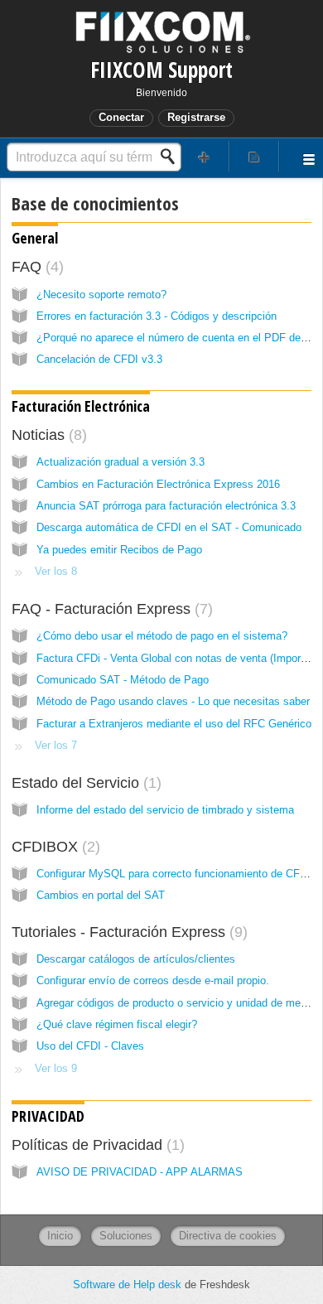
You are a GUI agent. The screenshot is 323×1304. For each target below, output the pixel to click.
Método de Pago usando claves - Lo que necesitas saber (173, 701)
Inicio (60, 1235)
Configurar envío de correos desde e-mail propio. (152, 980)
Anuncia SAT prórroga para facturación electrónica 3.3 (166, 506)
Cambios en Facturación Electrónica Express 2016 (158, 484)
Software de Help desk (129, 1284)
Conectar (121, 117)
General (35, 238)
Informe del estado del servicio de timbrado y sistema (165, 810)
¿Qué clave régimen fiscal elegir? (116, 1024)
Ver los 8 (56, 571)
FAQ (35, 266)
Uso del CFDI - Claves (90, 1046)
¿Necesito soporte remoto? (101, 294)
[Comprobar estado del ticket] (254, 156)
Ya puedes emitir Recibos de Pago (119, 549)
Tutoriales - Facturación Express (127, 932)
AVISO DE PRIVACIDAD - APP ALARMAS (139, 1172)
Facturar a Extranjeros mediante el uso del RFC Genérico (173, 723)
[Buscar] (172, 156)
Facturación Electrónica (81, 406)
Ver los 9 (56, 1068)
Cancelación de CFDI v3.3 (99, 359)
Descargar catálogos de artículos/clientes (135, 959)
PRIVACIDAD (48, 1116)
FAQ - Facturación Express (110, 609)
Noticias (47, 435)
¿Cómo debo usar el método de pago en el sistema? (161, 636)
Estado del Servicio (84, 783)
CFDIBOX (53, 846)
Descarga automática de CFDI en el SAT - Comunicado (168, 527)
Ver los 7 (56, 745)
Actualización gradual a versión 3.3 (120, 462)
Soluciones (125, 1235)
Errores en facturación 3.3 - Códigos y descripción (156, 316)
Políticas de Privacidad (96, 1145)
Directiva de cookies (228, 1235)
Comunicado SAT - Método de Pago (122, 680)
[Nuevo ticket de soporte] (204, 156)
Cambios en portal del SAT (100, 895)
